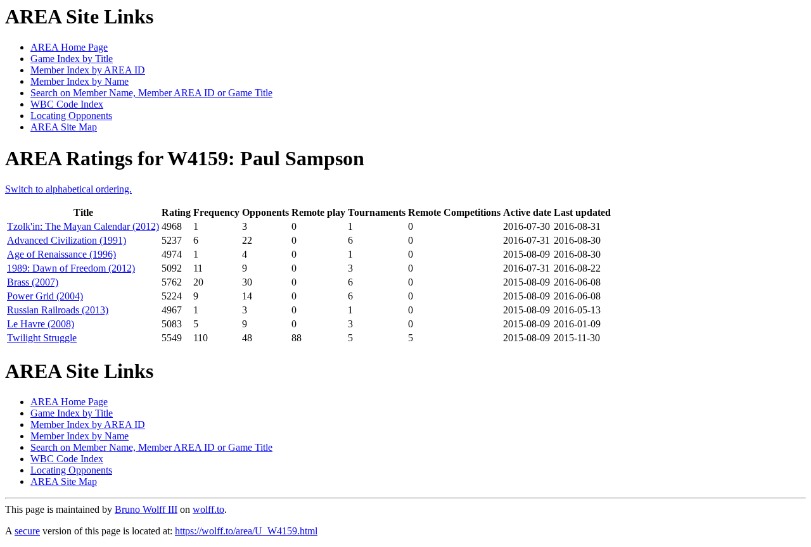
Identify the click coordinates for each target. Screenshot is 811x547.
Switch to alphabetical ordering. (68, 189)
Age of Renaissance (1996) (61, 254)
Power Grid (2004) (45, 296)
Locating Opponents (71, 115)
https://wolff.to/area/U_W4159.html (246, 530)
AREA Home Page (69, 47)
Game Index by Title (71, 58)
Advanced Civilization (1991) (66, 240)
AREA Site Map (63, 127)
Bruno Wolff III (146, 509)
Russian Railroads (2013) (57, 310)
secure (27, 530)
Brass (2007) (32, 282)
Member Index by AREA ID (87, 70)
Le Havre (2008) (40, 323)
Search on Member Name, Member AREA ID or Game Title (151, 92)
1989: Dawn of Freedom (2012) (71, 268)
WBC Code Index (66, 104)
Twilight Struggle (42, 337)
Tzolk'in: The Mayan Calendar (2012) (83, 226)
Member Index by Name (79, 81)
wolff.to (208, 509)
